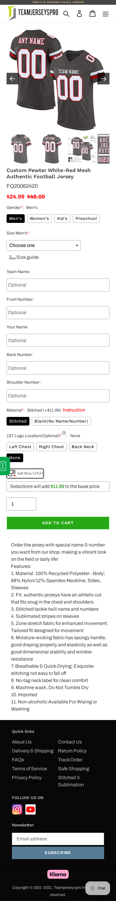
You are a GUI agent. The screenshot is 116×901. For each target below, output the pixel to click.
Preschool (86, 218)
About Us (22, 741)
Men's (15, 218)
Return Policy (72, 750)
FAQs (18, 759)
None (15, 458)
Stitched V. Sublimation (71, 781)
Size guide (27, 257)
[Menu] (105, 13)
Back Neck (83, 447)
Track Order (70, 759)
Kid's (62, 218)
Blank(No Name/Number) (61, 421)
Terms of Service (29, 768)
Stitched (18, 421)
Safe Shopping (73, 768)
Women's (39, 218)
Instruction (73, 409)
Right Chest (51, 447)
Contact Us (70, 741)
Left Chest (20, 447)
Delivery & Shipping (33, 750)
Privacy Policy (27, 777)
